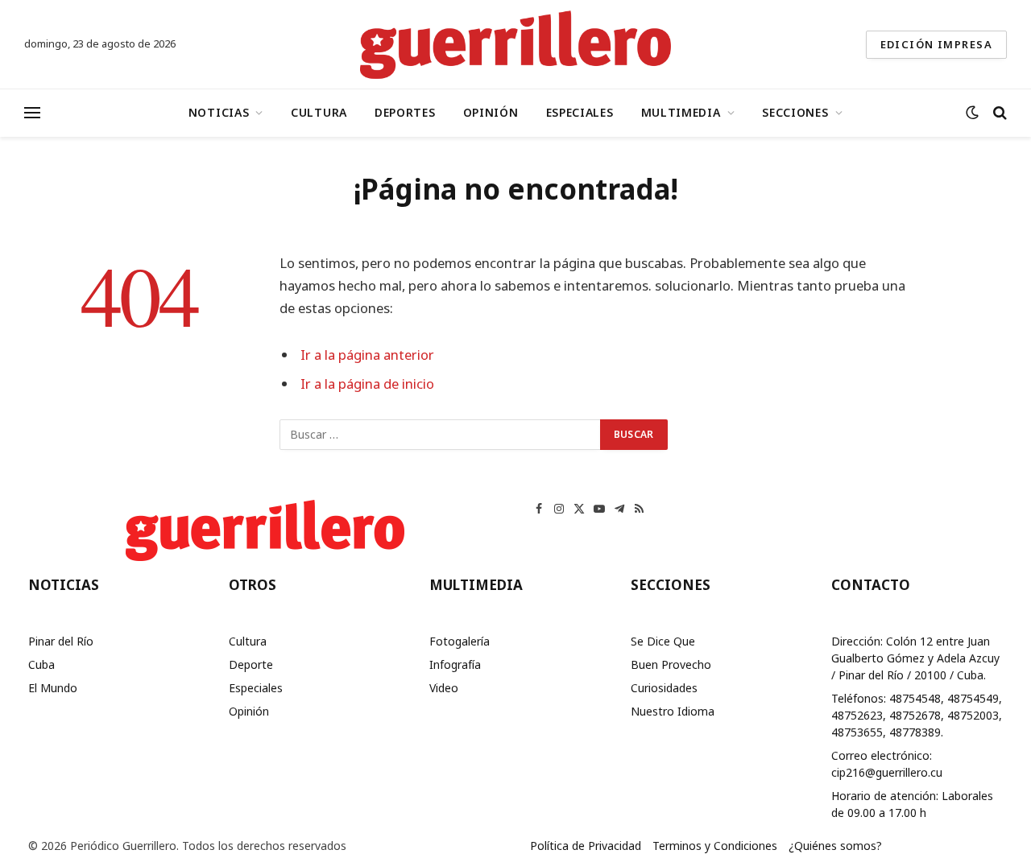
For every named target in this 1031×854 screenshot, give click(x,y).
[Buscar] (998, 113)
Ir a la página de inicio (367, 383)
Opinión (491, 112)
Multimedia (681, 112)
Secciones (795, 112)
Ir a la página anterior (367, 354)
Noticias (219, 112)
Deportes (405, 112)
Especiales (580, 112)
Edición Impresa (936, 44)
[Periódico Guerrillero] (516, 44)
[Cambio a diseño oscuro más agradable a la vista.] (972, 112)
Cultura (319, 112)
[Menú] (32, 113)
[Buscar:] (440, 434)
